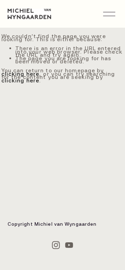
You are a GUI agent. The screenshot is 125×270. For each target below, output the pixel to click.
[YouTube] (69, 245)
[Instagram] (56, 245)
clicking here (20, 74)
